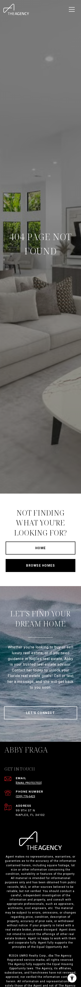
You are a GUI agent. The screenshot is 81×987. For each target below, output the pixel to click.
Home (40, 548)
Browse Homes (40, 565)
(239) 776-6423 (25, 796)
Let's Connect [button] (40, 713)
